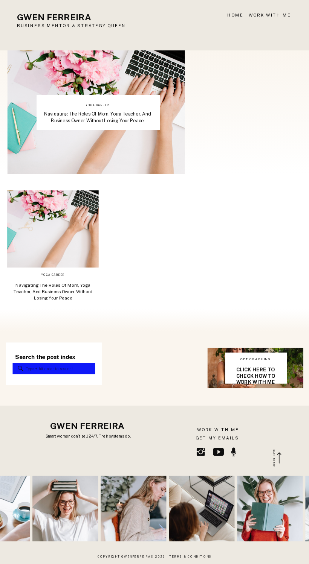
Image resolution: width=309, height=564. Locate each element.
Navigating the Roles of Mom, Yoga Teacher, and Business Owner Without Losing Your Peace (53, 292)
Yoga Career (97, 104)
